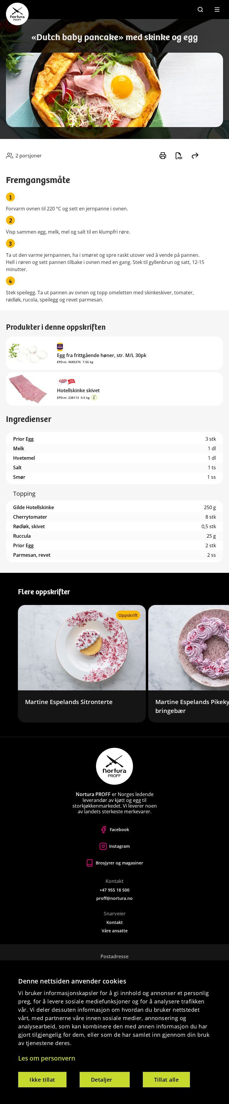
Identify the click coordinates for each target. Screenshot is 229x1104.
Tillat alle (166, 1079)
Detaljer (101, 1079)
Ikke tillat (42, 1079)
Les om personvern (46, 1058)
